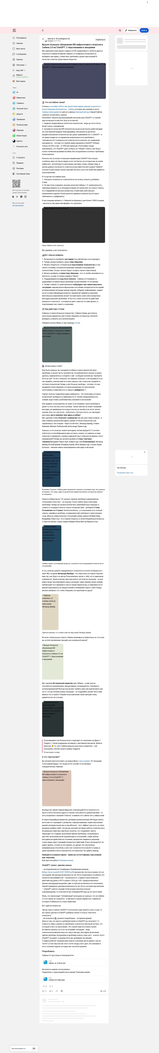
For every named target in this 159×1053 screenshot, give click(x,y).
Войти (144, 30)
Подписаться (100, 39)
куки (24, 1048)
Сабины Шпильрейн (50, 112)
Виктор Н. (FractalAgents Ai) (59, 39)
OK (34, 1049)
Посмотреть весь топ (125, 473)
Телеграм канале (66, 860)
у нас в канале (84, 761)
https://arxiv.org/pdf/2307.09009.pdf (58, 872)
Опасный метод (82, 112)
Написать (132, 30)
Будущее (50, 41)
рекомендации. (18, 205)
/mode (77, 323)
